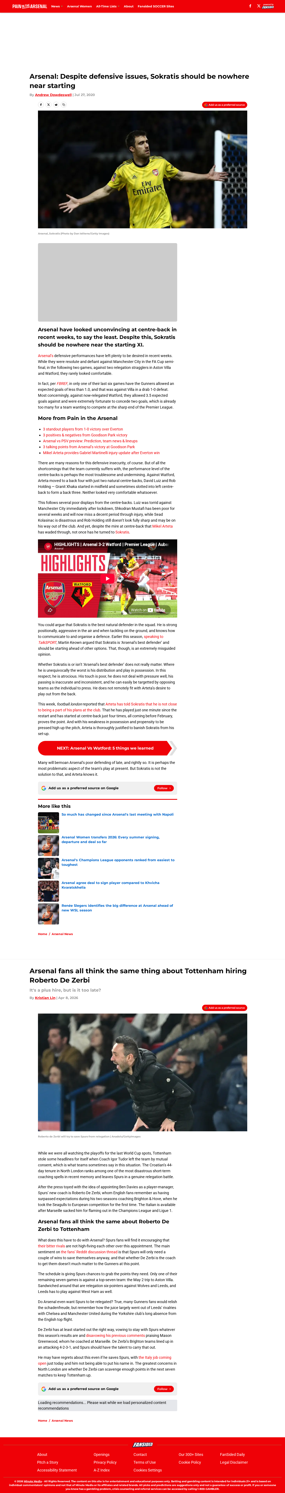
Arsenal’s (45, 355)
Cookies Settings (148, 1470)
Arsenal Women (79, 6)
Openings (101, 1454)
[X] (259, 6)
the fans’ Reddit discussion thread (89, 1252)
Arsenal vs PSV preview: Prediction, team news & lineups (90, 441)
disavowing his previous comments (115, 1335)
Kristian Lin (45, 998)
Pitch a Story (47, 1462)
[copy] (64, 105)
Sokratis (122, 532)
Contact (140, 1454)
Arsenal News (62, 934)
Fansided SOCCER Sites (156, 6)
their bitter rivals (51, 1246)
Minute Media (33, 1481)
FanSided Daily (232, 1454)
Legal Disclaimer (234, 1462)
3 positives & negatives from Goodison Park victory (85, 435)
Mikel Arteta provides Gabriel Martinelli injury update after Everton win (101, 453)
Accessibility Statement (57, 1470)
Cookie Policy (190, 1462)
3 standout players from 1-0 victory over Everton (83, 429)
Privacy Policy (105, 1462)
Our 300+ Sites (191, 1454)
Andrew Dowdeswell (53, 95)
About (129, 6)
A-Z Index (102, 1470)
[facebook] (250, 6)
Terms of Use (145, 1462)
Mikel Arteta (162, 526)
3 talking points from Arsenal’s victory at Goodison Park (89, 447)
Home (42, 934)
